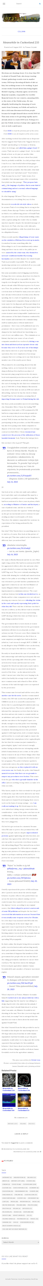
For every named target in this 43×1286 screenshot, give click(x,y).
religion (7, 1212)
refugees (27, 1208)
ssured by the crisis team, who (18, 253)
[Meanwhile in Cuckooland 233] (21, 60)
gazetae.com (31, 1194)
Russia (17, 1212)
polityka (7, 1208)
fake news (7, 1194)
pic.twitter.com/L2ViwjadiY (19, 475)
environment (21, 1191)
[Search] (39, 3)
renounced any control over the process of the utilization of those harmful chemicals (21, 435)
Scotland (28, 1212)
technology (22, 1219)
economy (34, 1188)
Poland (23, 1123)
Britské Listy (35, 1060)
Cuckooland (29, 1184)
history (21, 1198)
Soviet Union (19, 1215)
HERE (9, 131)
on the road (9, 1205)
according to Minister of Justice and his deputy (21, 504)
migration (25, 1201)
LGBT (6, 1201)
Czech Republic (20, 1188)
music (36, 1201)
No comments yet (20, 1118)
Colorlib (20, 1279)
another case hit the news (11, 696)
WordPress (34, 1279)
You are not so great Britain (15, 1229)
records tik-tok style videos (21, 204)
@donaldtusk (29, 868)
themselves (34, 253)
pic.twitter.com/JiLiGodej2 (18, 548)
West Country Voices (11, 1225)
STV (29, 1215)
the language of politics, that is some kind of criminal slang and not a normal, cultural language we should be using (21, 188)
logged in (14, 1143)
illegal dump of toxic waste (29, 237)
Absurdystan (19, 1177)
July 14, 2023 (12, 482)
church (31, 1181)
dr (30, 341)
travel (34, 1219)
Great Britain (9, 1198)
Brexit (6, 1181)
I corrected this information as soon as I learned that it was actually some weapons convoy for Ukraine (21, 914)
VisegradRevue (27, 1222)
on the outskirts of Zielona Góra (14, 240)
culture (7, 1188)
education (8, 1191)
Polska (16, 1208)
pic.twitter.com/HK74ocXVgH (20, 983)
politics (32, 1123)
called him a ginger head (28, 148)
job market (33, 1198)
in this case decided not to (28, 594)
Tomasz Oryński (31, 47)
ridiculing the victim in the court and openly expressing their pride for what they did (21, 603)
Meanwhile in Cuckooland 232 (16, 1149)
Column (21, 32)
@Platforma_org (14, 868)
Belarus (32, 1177)
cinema (6, 1184)
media (14, 1201)
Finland (19, 1194)
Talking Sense (9, 1219)
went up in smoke (32, 240)
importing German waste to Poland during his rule (20, 399)
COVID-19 (16, 1184)
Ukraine (7, 1222)
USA (15, 1222)
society (7, 1215)
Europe (34, 1191)
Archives (5, 1238)
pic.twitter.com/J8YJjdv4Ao (19, 878)
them (7, 344)
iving (33, 341)
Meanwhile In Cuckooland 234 (26, 1151)
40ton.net (7, 1177)
